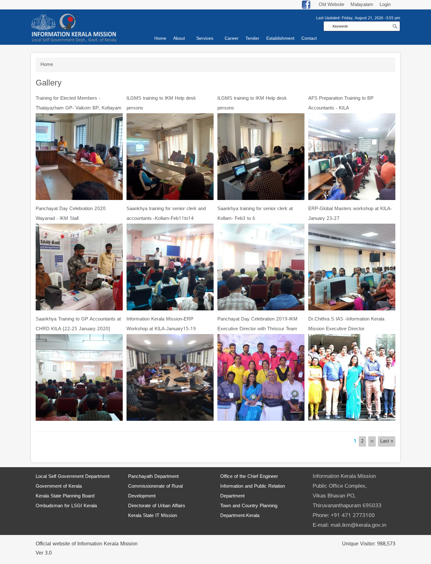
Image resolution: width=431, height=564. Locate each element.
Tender (252, 38)
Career (232, 38)
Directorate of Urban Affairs (156, 506)
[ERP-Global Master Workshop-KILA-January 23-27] (351, 267)
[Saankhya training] (170, 267)
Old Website (331, 5)
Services (204, 38)
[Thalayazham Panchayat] (79, 157)
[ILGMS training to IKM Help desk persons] (170, 157)
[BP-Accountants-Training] (351, 157)
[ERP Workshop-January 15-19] (170, 378)
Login (385, 5)
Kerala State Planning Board (65, 496)
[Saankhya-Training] (79, 378)
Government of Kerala (59, 487)
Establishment (280, 38)
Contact (309, 38)
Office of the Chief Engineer (249, 477)
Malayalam (363, 5)
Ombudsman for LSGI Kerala (66, 506)
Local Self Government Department (72, 477)
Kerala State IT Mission (152, 516)
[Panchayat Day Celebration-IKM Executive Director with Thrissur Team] (260, 378)
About (179, 38)
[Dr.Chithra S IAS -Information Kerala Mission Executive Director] (351, 378)
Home (160, 38)
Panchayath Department (153, 477)
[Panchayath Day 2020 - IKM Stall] (79, 267)
